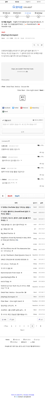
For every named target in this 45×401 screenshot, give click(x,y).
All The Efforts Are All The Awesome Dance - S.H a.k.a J (15, 249)
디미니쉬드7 (27, 7)
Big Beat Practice (7, 233)
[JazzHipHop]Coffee (8, 277)
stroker (35, 244)
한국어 (39, 2)
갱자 (35, 229)
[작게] (38, 45)
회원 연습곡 (7, 22)
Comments (6, 141)
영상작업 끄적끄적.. (8, 305)
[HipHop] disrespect (9, 35)
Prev (6, 326)
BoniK (35, 207)
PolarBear (35, 301)
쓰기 (41, 320)
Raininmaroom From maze (11, 273)
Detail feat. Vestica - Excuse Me (12, 292)
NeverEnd (35, 255)
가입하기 (28, 2)
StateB (35, 281)
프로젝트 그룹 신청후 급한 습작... (12, 310)
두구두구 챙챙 (6, 268)
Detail (35, 292)
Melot (3, 38)
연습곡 (17, 196)
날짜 (41, 203)
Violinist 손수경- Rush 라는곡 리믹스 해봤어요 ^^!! (15, 287)
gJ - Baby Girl (6, 229)
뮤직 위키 (18, 13)
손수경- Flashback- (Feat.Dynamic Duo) (15, 255)
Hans (35, 259)
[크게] (34, 45)
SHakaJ (35, 233)
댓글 (42, 152)
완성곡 (10, 196)
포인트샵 (39, 13)
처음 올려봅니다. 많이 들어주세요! (13, 224)
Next (22, 330)
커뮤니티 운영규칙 (16, 395)
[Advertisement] (22, 371)
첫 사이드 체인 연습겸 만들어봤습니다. (14, 314)
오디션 (18, 7)
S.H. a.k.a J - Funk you (9, 264)
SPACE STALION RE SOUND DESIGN (14, 259)
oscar (3, 168)
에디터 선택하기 (38, 120)
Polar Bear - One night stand (11, 301)
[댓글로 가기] (42, 45)
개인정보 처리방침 (28, 395)
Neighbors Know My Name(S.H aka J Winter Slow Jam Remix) (16, 239)
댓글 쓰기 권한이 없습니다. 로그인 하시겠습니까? (20, 124)
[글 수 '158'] (3, 196)
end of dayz (5, 281)
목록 (4, 320)
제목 (16, 203)
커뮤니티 (7, 13)
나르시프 (4, 146)
